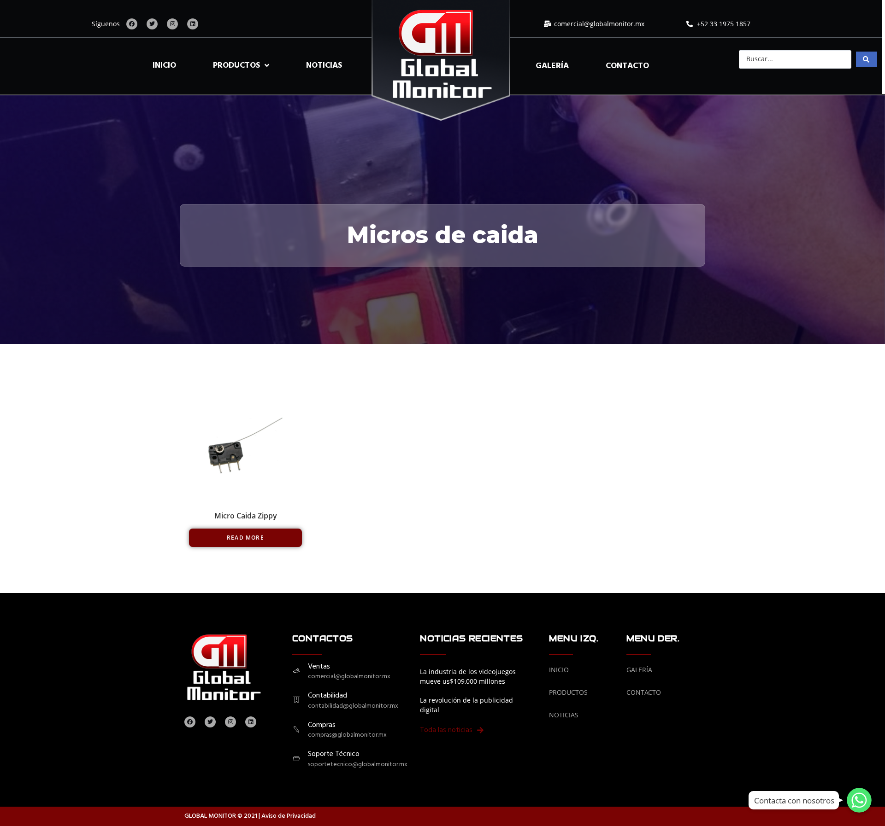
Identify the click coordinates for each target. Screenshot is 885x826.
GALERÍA (552, 66)
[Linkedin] (192, 23)
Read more (245, 537)
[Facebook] (131, 23)
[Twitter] (152, 23)
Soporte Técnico (334, 754)
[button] (452, 731)
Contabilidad (327, 696)
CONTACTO (627, 66)
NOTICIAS (324, 65)
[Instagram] (172, 23)
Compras (322, 725)
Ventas (319, 667)
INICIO (164, 65)
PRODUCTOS (236, 65)
